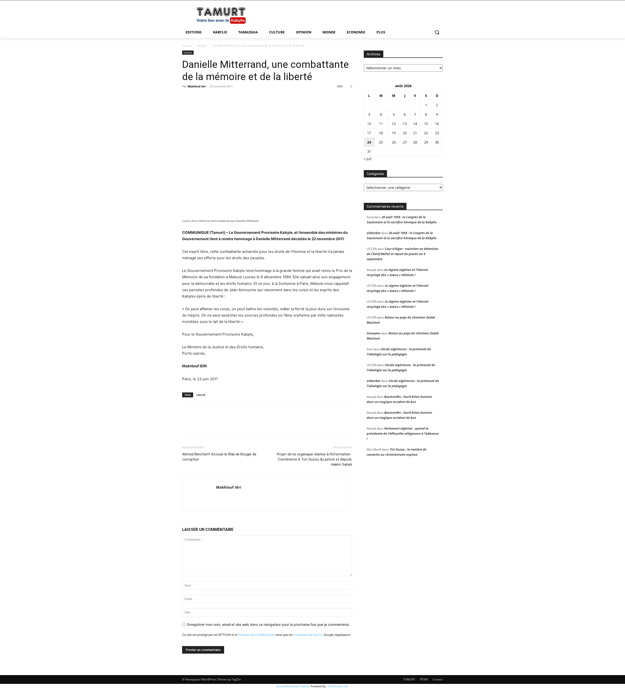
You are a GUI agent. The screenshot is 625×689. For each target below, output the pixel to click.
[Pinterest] (209, 97)
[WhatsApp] (221, 97)
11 (381, 123)
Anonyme (373, 333)
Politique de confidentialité (256, 635)
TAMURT (409, 679)
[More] (232, 97)
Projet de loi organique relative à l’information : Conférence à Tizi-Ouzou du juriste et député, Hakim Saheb (314, 459)
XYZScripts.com (338, 686)
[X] (198, 97)
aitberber (374, 233)
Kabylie (202, 45)
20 (405, 133)
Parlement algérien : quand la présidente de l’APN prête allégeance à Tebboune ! (403, 433)
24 (369, 142)
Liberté (200, 395)
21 (415, 133)
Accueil (187, 45)
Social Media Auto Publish (293, 686)
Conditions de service (308, 635)
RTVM (424, 679)
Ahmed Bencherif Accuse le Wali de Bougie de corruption (219, 457)
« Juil (368, 158)
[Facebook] (187, 97)
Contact (437, 679)
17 (369, 133)
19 (394, 133)
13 (405, 123)
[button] (437, 32)
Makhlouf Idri (197, 86)
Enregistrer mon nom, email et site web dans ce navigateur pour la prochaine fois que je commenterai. (268, 624)
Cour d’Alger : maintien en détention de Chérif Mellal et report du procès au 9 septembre (402, 254)
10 (369, 123)
